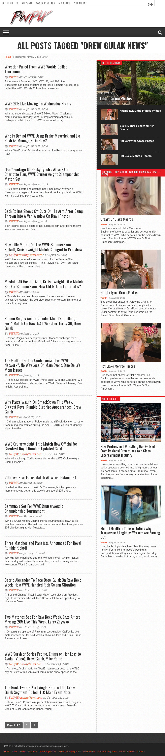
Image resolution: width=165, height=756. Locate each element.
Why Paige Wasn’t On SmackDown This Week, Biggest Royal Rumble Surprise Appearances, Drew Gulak (43, 407)
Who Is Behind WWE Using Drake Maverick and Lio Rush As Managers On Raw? (42, 138)
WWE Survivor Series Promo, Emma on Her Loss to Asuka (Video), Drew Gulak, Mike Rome (43, 656)
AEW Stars (64, 3)
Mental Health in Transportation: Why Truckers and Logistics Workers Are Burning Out (130, 533)
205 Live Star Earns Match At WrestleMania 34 (40, 477)
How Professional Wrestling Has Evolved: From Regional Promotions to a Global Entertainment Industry (128, 450)
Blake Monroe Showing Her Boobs (137, 127)
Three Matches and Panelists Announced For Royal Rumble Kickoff (43, 545)
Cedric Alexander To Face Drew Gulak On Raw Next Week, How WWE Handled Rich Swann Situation (43, 582)
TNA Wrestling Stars (107, 751)
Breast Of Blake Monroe (117, 219)
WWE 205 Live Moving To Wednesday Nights (38, 103)
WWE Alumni (80, 3)
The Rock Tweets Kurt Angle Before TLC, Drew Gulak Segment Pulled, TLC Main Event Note (40, 690)
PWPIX (14, 77)
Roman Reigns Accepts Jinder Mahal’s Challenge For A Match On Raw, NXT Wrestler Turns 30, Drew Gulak (43, 323)
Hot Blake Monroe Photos (136, 155)
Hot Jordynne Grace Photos (137, 140)
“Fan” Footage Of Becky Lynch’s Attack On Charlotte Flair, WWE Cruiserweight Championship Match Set (42, 174)
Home (7, 56)
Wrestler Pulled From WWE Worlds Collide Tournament (36, 69)
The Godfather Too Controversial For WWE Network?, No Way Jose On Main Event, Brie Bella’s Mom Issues (42, 365)
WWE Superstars (45, 3)
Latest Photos (10, 3)
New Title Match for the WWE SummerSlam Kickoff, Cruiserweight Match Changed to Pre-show (43, 247)
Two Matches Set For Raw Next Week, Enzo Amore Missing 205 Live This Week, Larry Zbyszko (42, 619)
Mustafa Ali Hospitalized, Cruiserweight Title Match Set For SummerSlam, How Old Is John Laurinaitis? (44, 284)
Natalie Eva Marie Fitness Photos (140, 110)
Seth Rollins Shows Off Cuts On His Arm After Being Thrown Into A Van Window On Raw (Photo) (44, 213)
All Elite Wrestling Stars (69, 751)
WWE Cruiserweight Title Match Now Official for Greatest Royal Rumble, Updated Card (41, 446)
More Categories (127, 751)
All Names (27, 3)
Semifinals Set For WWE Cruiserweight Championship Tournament (34, 508)
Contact (141, 751)
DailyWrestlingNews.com (25, 255)
